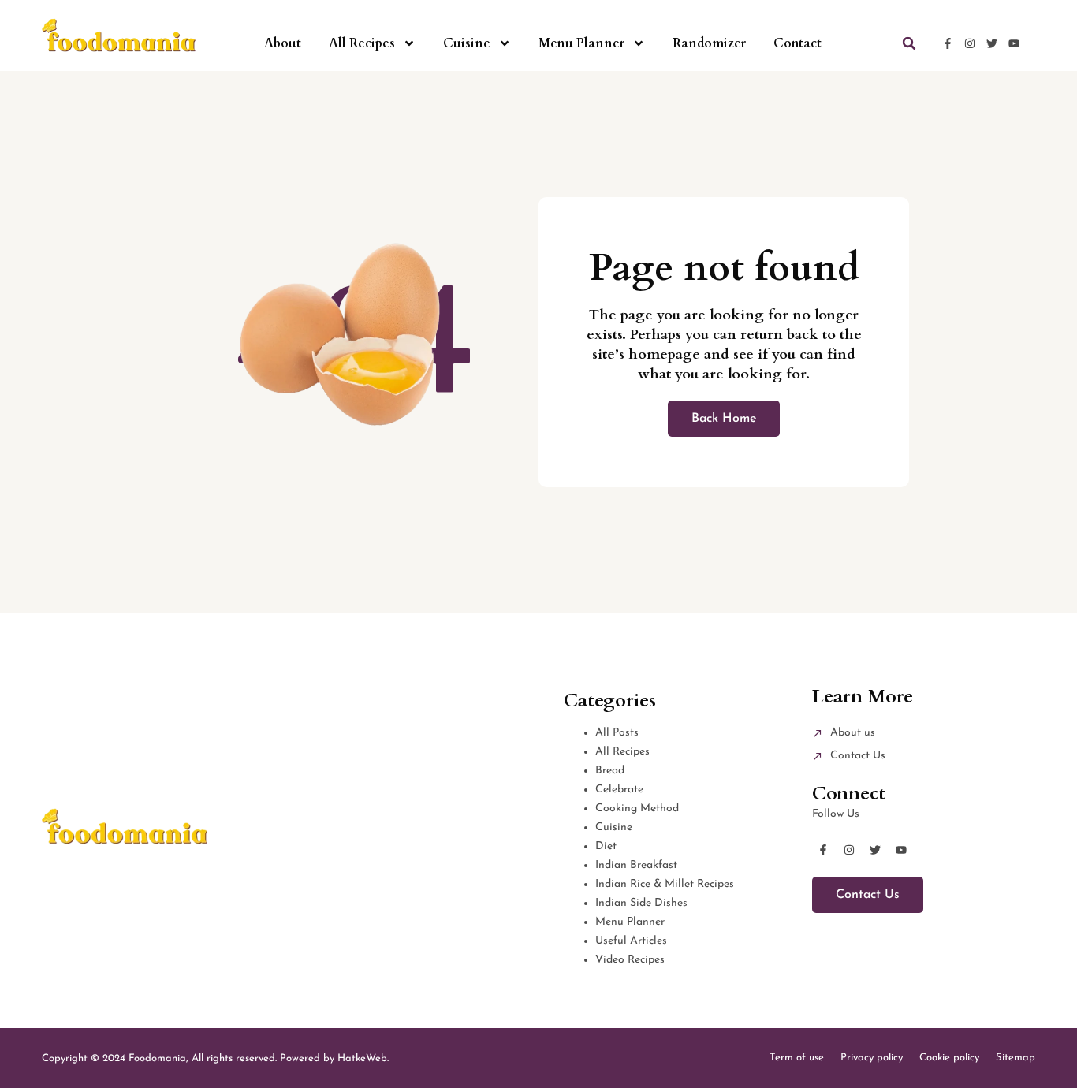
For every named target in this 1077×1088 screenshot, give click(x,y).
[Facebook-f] (948, 43)
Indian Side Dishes (641, 903)
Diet (606, 846)
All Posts (617, 733)
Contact (797, 43)
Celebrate (619, 790)
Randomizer (709, 43)
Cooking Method (637, 808)
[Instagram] (970, 43)
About (282, 43)
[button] (909, 43)
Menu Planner (581, 43)
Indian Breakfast (636, 865)
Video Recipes (630, 960)
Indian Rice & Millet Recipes (664, 884)
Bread (609, 771)
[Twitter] (992, 43)
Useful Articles (631, 941)
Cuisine (466, 43)
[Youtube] (1014, 43)
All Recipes (362, 43)
